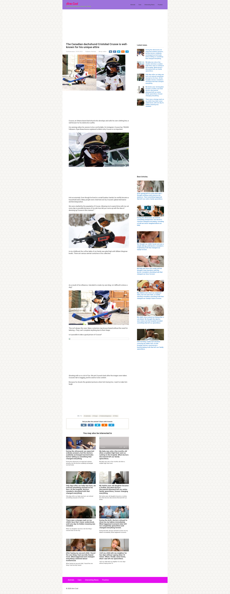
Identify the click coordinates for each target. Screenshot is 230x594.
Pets (116, 416)
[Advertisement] (115, 24)
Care (139, 4)
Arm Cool (72, 4)
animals (88, 416)
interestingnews (106, 416)
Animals (132, 4)
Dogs (95, 416)
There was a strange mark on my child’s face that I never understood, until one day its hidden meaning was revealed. (80, 523)
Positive (160, 4)
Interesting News (149, 4)
